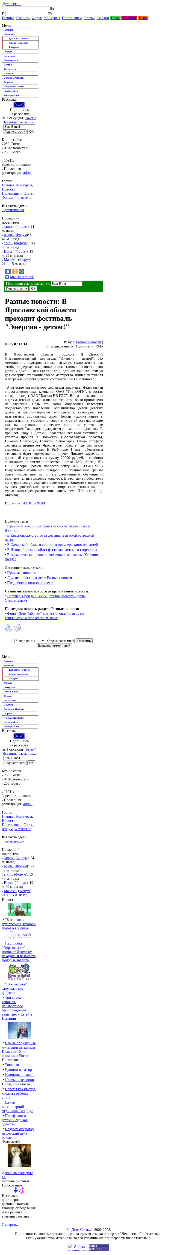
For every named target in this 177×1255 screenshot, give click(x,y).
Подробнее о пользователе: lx (30, 583)
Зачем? (30, 118)
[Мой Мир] (21, 271)
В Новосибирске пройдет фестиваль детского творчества (52, 550)
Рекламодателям (14, 86)
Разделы (14, 47)
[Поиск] (4, 13)
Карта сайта (11, 91)
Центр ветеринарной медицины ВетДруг (17, 1106)
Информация (11, 95)
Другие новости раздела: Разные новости (39, 578)
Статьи (89, 18)
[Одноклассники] (15, 271)
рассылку (41, 283)
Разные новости (88, 342)
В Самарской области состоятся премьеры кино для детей (52, 544)
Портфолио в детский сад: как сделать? (15, 1120)
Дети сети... (11, 4)
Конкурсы (52, 18)
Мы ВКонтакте (22, 277)
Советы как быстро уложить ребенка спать (18, 1093)
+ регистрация (13, 210)
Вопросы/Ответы (14, 78)
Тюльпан (12, 1065)
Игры (143, 18)
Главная (8, 18)
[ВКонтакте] (8, 271)
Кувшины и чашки (20, 1075)
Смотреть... (11, 1225)
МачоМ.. (10, 260)
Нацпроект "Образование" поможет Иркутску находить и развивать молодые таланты (18, 951)
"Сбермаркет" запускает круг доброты (14, 988)
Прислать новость (21, 573)
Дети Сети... (81, 1230)
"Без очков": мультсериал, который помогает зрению (19, 924)
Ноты (115, 18)
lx (72, 346)
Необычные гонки (19, 1080)
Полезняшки (72, 18)
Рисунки (129, 18)
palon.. (9, 235)
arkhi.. (27, 173)
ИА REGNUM (33, 503)
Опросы (8, 82)
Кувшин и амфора (19, 1070)
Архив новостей (18, 43)
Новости (23, 18)
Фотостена (10, 69)
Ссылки (103, 18)
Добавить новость (19, 38)
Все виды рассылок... (19, 122)
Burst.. (9, 251)
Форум (37, 18)
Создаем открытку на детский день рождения (18, 1133)
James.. (9, 226)
